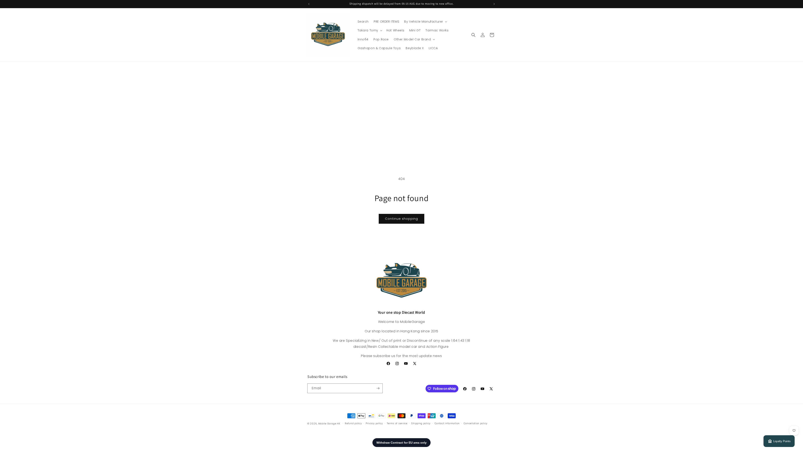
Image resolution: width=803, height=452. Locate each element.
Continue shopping (401, 218)
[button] (425, 21)
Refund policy (353, 423)
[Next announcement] (494, 4)
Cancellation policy (475, 423)
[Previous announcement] (308, 4)
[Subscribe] (377, 388)
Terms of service (397, 423)
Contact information (447, 423)
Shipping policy (421, 423)
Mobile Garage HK (329, 423)
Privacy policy (374, 423)
